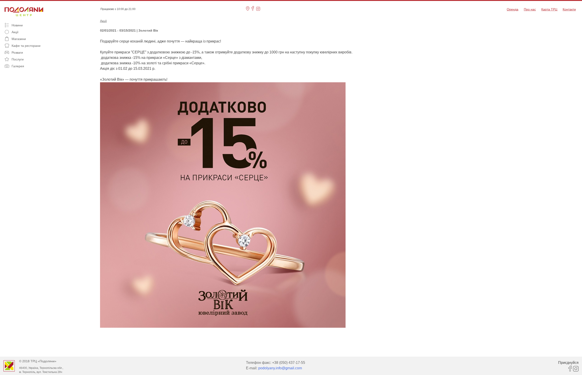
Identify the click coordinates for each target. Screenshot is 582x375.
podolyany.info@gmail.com (280, 368)
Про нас (530, 9)
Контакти (569, 9)
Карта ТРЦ (549, 9)
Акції (103, 21)
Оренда (512, 9)
